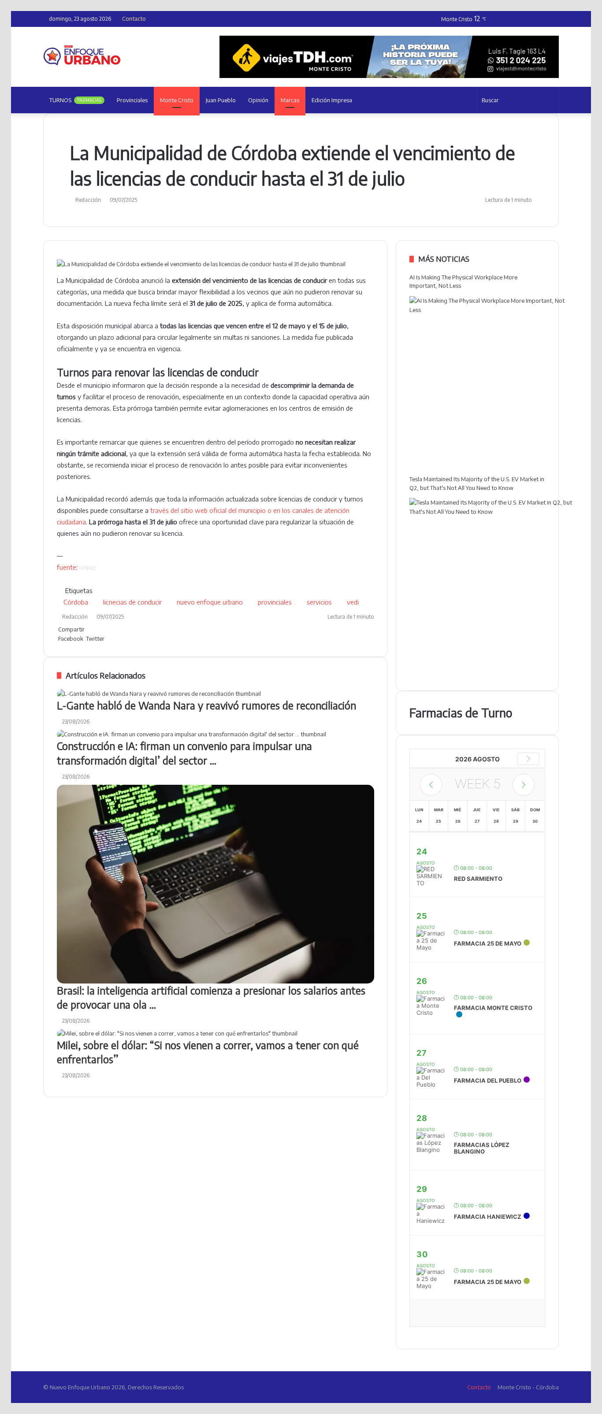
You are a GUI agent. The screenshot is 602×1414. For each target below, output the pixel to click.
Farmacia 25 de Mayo (487, 943)
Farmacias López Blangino (481, 1148)
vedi (353, 602)
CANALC (87, 568)
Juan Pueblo (221, 100)
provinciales (275, 602)
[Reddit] (109, 638)
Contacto (134, 18)
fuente (66, 567)
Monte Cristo (176, 100)
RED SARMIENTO (478, 878)
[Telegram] (111, 638)
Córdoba (75, 602)
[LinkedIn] (106, 638)
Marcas (290, 100)
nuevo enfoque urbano (210, 602)
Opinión (258, 100)
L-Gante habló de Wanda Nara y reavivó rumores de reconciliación (206, 705)
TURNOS (75, 100)
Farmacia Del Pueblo (487, 1080)
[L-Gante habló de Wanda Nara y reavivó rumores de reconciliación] (215, 693)
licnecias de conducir (132, 602)
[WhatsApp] (110, 638)
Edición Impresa (332, 100)
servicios (319, 602)
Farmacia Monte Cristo (493, 1007)
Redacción (88, 200)
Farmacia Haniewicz (487, 1216)
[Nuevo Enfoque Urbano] (82, 55)
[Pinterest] (107, 638)
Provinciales (132, 100)
